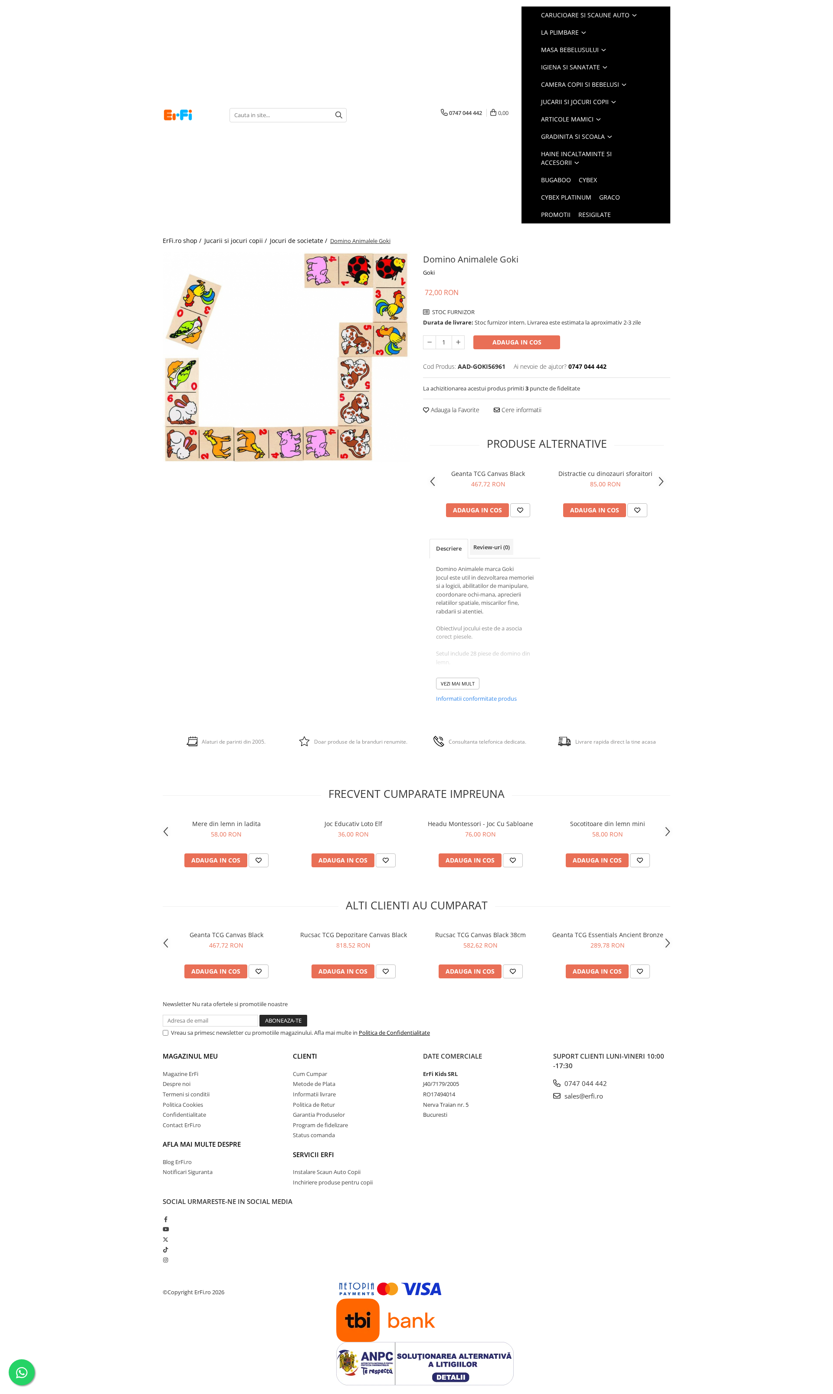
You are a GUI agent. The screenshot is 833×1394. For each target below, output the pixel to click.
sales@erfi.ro (583, 1096)
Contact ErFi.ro (182, 1125)
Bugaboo (556, 180)
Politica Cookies (183, 1105)
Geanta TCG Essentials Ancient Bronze (607, 935)
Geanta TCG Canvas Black (488, 473)
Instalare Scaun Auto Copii (327, 1172)
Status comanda (314, 1135)
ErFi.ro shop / (183, 240)
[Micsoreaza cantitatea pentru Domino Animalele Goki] (429, 342)
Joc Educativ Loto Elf (353, 824)
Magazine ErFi (180, 1074)
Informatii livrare (314, 1094)
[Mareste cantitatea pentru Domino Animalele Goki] (458, 342)
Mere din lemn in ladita (226, 824)
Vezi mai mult (458, 683)
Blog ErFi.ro (177, 1162)
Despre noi (176, 1084)
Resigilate (594, 214)
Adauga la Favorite (454, 410)
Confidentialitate (184, 1114)
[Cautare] (339, 115)
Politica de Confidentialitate (394, 1032)
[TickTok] (165, 1249)
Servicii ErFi (313, 1154)
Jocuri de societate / (299, 240)
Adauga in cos (516, 342)
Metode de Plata (314, 1084)
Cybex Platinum (566, 197)
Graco (609, 197)
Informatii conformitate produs (476, 698)
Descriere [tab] (449, 548)
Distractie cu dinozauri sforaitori (605, 473)
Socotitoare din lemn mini (607, 824)
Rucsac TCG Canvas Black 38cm (480, 935)
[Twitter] (165, 1239)
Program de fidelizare (320, 1125)
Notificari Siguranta (188, 1172)
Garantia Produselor (319, 1114)
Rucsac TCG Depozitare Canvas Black (353, 935)
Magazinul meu (190, 1056)
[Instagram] (165, 1260)
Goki (429, 272)
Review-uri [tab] (491, 547)
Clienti (305, 1056)
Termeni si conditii (186, 1094)
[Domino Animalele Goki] (286, 357)
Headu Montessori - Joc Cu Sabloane (480, 824)
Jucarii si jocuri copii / (236, 240)
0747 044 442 (585, 1083)
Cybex (588, 180)
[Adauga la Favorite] (520, 510)
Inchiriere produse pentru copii (333, 1182)
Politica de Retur (314, 1105)
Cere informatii (520, 410)
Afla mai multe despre (202, 1144)
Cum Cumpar (310, 1074)
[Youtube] (165, 1229)
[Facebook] (165, 1219)
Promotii (556, 214)
